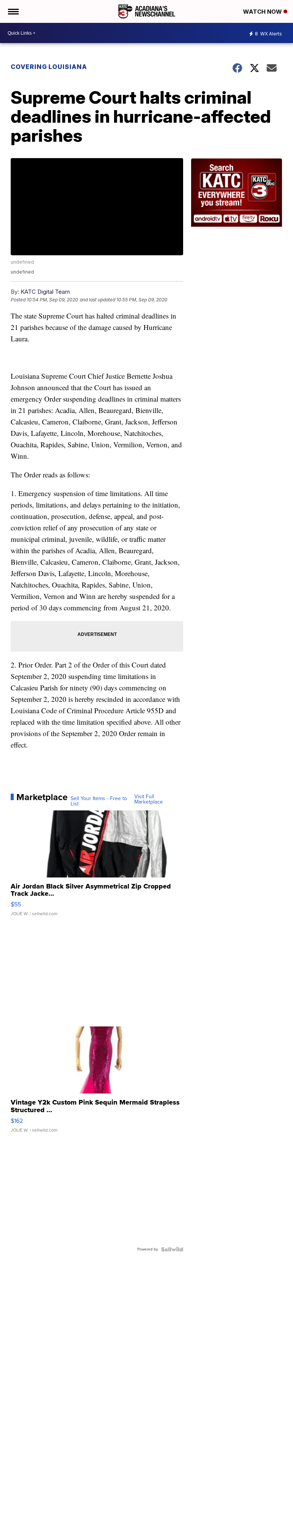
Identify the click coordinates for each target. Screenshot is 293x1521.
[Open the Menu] (13, 11)
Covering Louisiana (49, 66)
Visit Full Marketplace (148, 799)
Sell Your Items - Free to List (99, 801)
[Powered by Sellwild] (172, 1249)
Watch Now (263, 11)
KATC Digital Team (45, 291)
